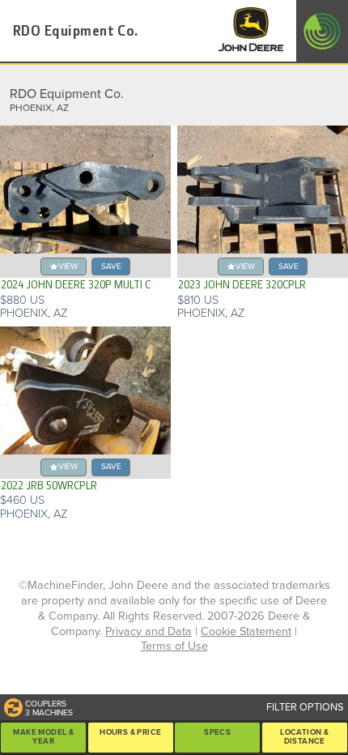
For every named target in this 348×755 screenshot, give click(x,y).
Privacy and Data (148, 631)
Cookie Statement (246, 631)
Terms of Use (174, 646)
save (111, 266)
